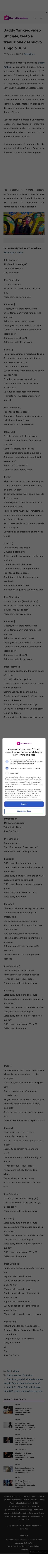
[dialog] (24, 777)
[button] (24, 773)
